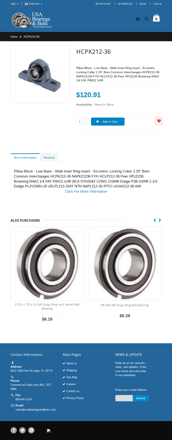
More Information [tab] (25, 157)
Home (14, 36)
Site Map (71, 377)
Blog (143, 4)
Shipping (71, 370)
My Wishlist (125, 4)
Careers (71, 384)
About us (71, 363)
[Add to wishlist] (158, 121)
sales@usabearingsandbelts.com (36, 409)
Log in (158, 4)
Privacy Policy (75, 398)
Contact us (72, 391)
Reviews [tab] (49, 157)
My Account (103, 4)
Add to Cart (109, 121)
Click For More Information (86, 191)
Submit (140, 398)
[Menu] (137, 19)
